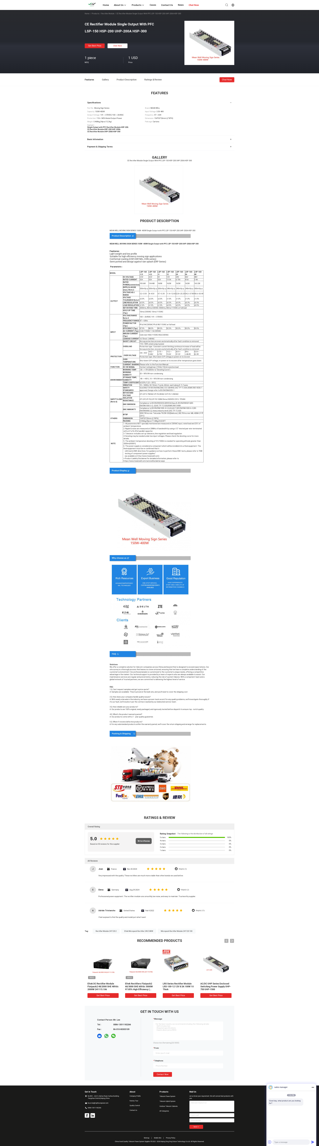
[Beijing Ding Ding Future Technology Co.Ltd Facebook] (87, 1115)
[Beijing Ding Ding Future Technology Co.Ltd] (92, 5)
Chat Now (117, 46)
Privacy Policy (170, 1138)
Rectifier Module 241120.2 (106, 931)
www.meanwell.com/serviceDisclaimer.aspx (147, 461)
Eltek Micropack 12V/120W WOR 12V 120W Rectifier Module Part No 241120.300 (101, 986)
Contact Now (162, 1074)
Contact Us (133, 1110)
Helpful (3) (183, 869)
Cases (153, 5)
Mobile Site (157, 1138)
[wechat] (113, 1036)
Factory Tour (134, 1101)
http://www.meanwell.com (148, 456)
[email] (99, 1036)
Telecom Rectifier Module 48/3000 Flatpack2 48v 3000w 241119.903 (178, 986)
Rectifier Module (107, 14)
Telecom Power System (167, 1096)
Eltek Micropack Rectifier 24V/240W (138, 931)
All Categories (164, 1111)
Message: (158, 1019)
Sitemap (146, 1138)
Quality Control (135, 1105)
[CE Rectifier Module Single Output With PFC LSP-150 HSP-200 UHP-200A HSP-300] (209, 43)
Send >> (196, 1127)
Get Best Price (94, 46)
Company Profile (135, 1096)
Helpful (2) (185, 890)
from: (156, 1048)
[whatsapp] (106, 1036)
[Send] (313, 1142)
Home (87, 14)
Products (95, 14)
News (181, 5)
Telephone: (158, 1061)
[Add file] (269, 1142)
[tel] (120, 1036)
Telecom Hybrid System (167, 1101)
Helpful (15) (200, 910)
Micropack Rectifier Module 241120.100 (176, 931)
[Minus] (312, 1087)
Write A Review (144, 841)
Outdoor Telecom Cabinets (169, 1106)
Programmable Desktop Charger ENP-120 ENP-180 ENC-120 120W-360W (213, 986)
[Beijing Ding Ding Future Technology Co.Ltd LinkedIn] (92, 1115)
